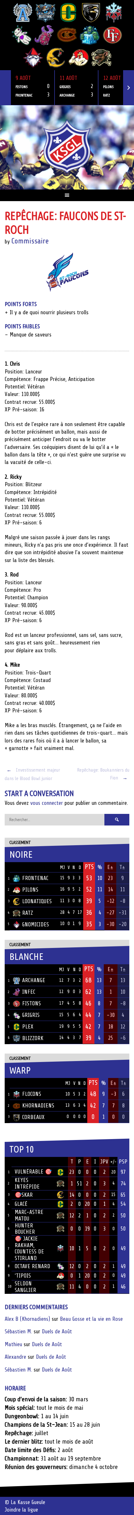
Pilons (30, 890)
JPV (104, 1161)
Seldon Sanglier (25, 1286)
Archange (33, 980)
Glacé (21, 1204)
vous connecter (46, 803)
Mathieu (13, 1344)
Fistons (31, 1003)
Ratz (27, 913)
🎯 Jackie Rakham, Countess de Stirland (29, 1248)
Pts (89, 867)
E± (110, 867)
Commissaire (30, 241)
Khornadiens (38, 1105)
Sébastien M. (18, 1331)
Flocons (31, 1094)
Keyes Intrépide (27, 1183)
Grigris (31, 1015)
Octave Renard (32, 1266)
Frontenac (35, 878)
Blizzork (32, 1038)
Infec (28, 992)
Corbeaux (33, 1117)
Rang (8, 1162)
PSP (123, 1161)
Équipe (21, 867)
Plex (27, 1026)
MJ (62, 867)
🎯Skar (24, 1195)
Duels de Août (57, 1331)
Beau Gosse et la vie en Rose (91, 1319)
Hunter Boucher (25, 1228)
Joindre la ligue (21, 1510)
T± (122, 867)
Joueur (23, 1161)
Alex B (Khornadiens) (27, 1319)
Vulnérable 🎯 (33, 1172)
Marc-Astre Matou (29, 1215)
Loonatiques (37, 901)
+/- (113, 1162)
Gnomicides (35, 924)
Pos (7, 867)
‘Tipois (23, 1276)
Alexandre (15, 1357)
